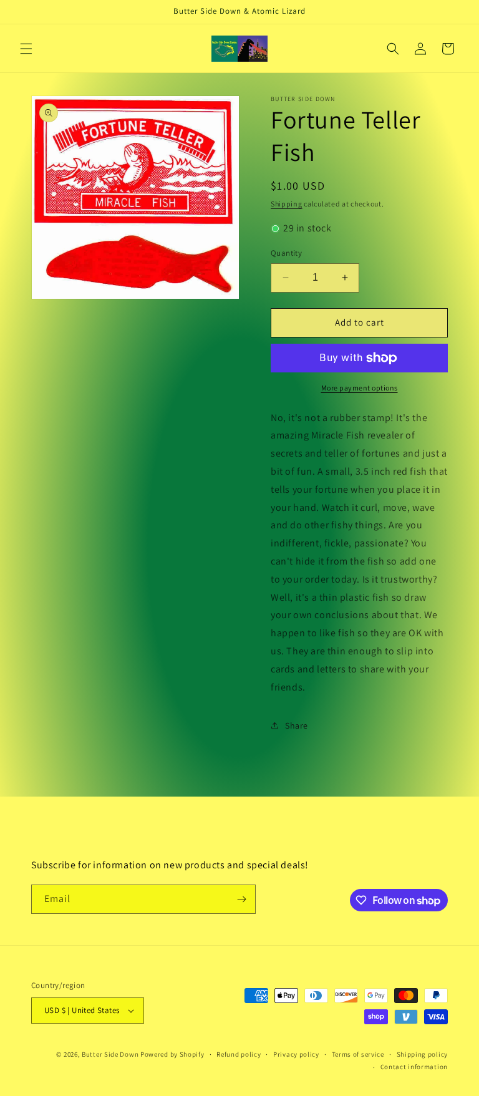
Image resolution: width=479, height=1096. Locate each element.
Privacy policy (296, 1054)
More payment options (359, 387)
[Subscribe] (241, 899)
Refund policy (238, 1054)
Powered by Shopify (172, 1054)
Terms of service (358, 1054)
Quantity (286, 253)
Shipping (286, 203)
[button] (26, 48)
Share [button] (296, 725)
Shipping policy (422, 1054)
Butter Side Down (110, 1054)
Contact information (414, 1066)
